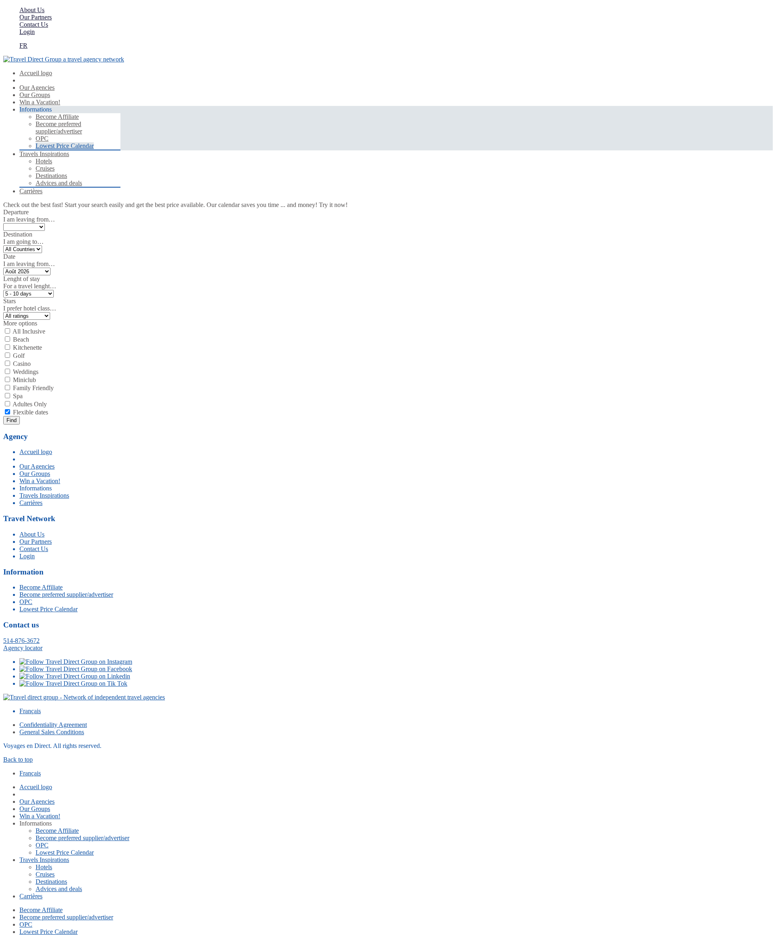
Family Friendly (33, 387)
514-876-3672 (21, 640)
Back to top (18, 759)
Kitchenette (27, 347)
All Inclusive (29, 331)
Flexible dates (30, 412)
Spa (18, 396)
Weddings (25, 371)
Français (30, 711)
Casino (22, 363)
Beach (21, 339)
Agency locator (22, 647)
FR (23, 45)
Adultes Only (30, 404)
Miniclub (24, 379)
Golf (19, 355)
